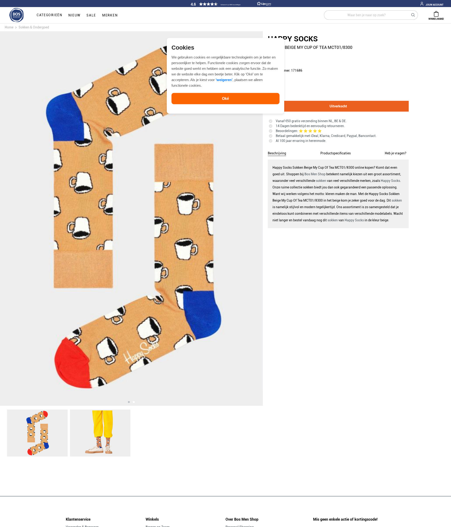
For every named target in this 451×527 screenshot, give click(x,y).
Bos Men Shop (315, 174)
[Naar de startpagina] (16, 15)
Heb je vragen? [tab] (395, 153)
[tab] (277, 152)
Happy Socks (390, 181)
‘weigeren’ (224, 80)
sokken (321, 181)
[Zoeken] (413, 15)
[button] (230, 4)
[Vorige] (39, 218)
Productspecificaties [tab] (335, 153)
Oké (225, 98)
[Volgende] (224, 218)
